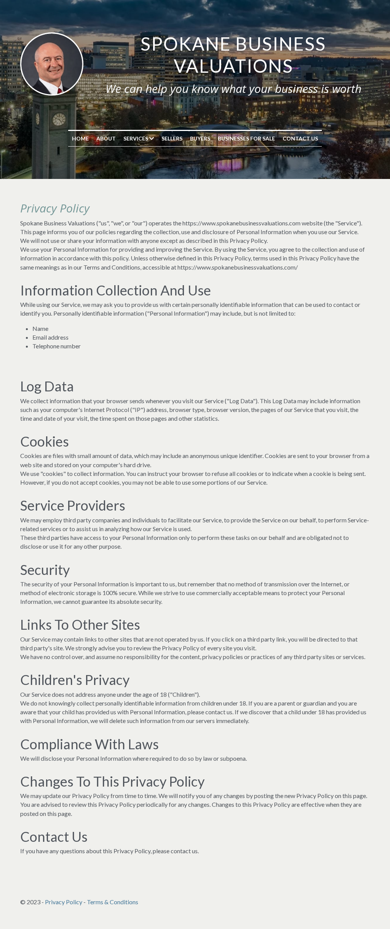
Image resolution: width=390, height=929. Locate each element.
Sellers (171, 138)
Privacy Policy (63, 901)
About (106, 138)
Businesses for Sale (246, 138)
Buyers (200, 138)
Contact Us (300, 138)
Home (80, 138)
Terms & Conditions (112, 901)
